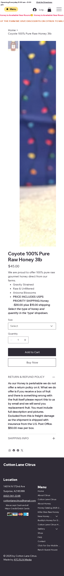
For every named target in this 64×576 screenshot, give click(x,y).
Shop (40, 533)
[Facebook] (14, 450)
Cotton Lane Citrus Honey (49, 524)
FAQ (40, 537)
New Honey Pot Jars (45, 516)
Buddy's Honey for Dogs (49, 520)
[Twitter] (22, 450)
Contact (41, 541)
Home (41, 491)
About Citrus (44, 495)
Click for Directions (44, 2)
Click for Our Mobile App (49, 545)
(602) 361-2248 (11, 495)
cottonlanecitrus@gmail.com (19, 500)
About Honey (44, 503)
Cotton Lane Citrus (19, 465)
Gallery (41, 528)
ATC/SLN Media (23, 559)
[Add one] (25, 340)
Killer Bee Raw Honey (48, 512)
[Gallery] (57, 529)
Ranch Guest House (48, 549)
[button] (49, 9)
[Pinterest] (18, 450)
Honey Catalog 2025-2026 (49, 507)
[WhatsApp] (9, 450)
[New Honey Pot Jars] (57, 516)
